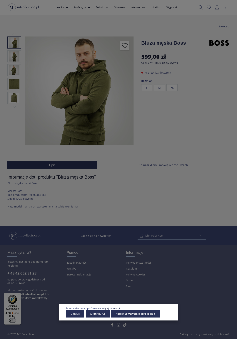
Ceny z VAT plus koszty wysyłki (159, 62)
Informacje (134, 252)
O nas (129, 280)
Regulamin (132, 268)
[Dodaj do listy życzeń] (124, 45)
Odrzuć (75, 313)
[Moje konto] (217, 7)
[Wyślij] (200, 236)
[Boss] (219, 42)
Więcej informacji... (111, 308)
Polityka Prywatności (138, 262)
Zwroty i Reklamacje (79, 274)
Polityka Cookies (136, 274)
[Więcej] (226, 7)
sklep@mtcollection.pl (29, 294)
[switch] (12, 320)
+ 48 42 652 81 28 (21, 273)
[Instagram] (118, 326)
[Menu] (18, 295)
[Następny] (129, 140)
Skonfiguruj (97, 313)
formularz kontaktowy (32, 298)
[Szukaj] (200, 7)
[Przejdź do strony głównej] (23, 7)
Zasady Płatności (77, 262)
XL (172, 87)
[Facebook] (112, 326)
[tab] (52, 165)
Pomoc (72, 252)
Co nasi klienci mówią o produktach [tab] (163, 165)
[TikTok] (125, 326)
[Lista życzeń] (209, 7)
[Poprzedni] (120, 140)
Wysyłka (71, 268)
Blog (128, 286)
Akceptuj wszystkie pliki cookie (135, 313)
